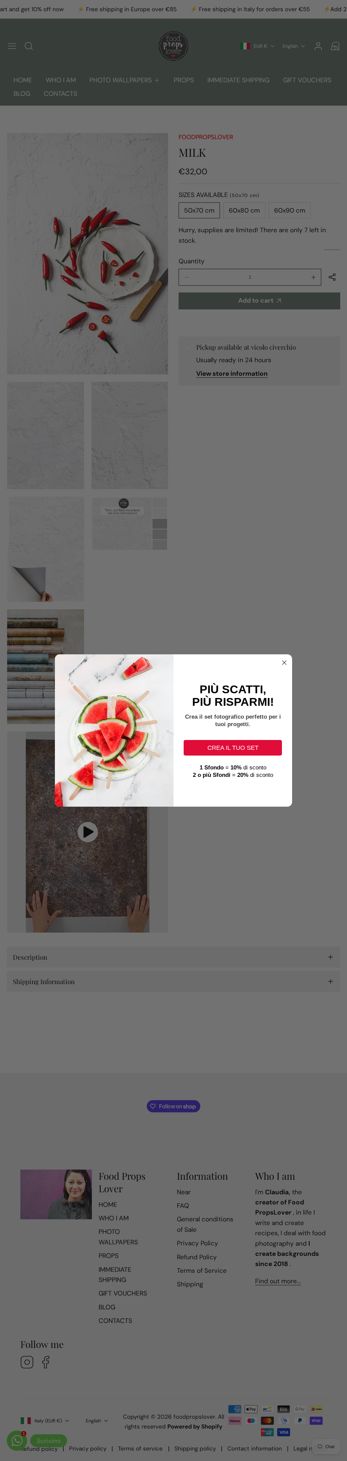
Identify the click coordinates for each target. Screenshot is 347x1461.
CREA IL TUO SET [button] (233, 747)
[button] (284, 662)
